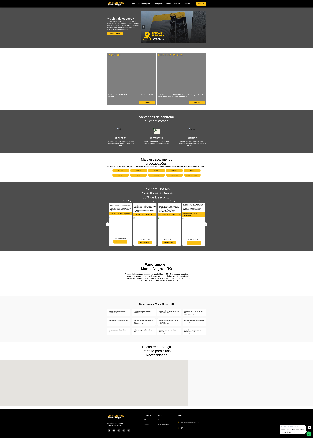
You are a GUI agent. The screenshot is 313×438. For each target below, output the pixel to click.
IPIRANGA (120, 175)
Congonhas (174, 170)
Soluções (187, 3)
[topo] (309, 427)
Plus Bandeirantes (174, 175)
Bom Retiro (139, 170)
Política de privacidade (163, 424)
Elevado (192, 170)
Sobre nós (146, 424)
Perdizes (156, 175)
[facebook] (109, 430)
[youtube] (113, 430)
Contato (146, 422)
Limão (138, 175)
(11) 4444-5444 (185, 428)
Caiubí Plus (156, 170)
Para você (168, 3)
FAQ (159, 419)
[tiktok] (128, 430)
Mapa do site (161, 422)
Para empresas (158, 3)
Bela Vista (120, 170)
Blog (145, 419)
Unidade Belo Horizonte (192, 175)
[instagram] (123, 430)
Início (133, 3)
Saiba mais (147, 102)
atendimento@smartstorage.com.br (190, 422)
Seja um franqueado (144, 3)
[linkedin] (118, 430)
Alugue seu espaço (115, 33)
